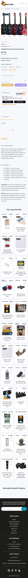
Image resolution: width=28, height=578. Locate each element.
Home (2, 8)
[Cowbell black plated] (21, 395)
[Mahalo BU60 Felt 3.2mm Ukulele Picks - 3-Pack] (21, 221)
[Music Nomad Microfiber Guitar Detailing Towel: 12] (21, 418)
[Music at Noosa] (7, 3)
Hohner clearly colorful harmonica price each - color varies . (21, 451)
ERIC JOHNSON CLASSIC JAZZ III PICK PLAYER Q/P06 (7, 251)
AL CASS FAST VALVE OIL (7, 382)
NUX (3, 388)
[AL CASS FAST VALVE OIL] (7, 374)
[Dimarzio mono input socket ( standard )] (21, 352)
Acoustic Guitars (13, 58)
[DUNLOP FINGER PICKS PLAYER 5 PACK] (7, 418)
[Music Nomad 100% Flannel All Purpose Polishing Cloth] (7, 308)
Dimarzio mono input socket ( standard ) (21, 360)
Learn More (20, 101)
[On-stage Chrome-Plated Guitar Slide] (21, 374)
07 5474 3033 (14, 557)
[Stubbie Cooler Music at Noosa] (21, 330)
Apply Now (8, 101)
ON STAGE (18, 367)
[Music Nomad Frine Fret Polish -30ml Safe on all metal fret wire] (7, 466)
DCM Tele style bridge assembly (21, 315)
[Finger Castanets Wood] (7, 287)
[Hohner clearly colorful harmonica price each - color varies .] (21, 442)
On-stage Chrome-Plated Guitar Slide (21, 382)
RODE (17, 459)
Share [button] (4, 123)
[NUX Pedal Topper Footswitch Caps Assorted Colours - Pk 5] (7, 395)
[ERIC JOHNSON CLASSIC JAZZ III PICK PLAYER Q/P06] (7, 243)
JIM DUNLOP (4, 236)
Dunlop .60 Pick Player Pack (7, 360)
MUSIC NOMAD (5, 301)
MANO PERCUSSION (4, 281)
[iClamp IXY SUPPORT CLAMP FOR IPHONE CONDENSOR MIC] (21, 466)
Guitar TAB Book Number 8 (20, 250)
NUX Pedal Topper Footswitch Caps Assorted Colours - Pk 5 (7, 404)
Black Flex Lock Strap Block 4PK (21, 294)
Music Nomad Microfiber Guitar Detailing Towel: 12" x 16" (21, 428)
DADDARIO (18, 280)
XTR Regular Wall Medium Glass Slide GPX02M (21, 273)
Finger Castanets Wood (7, 295)
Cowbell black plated (20, 402)
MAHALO (17, 214)
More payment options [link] (20, 88)
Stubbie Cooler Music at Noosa (21, 338)
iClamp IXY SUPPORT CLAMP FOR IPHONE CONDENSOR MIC (20, 475)
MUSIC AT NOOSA (19, 236)
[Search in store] (23, 3)
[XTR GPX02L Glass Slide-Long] (7, 265)
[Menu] (26, 3)
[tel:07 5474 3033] (20, 3)
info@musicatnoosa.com (14, 560)
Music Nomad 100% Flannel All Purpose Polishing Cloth (7, 316)
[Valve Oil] (7, 221)
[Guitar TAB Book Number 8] (21, 243)
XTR (2, 258)
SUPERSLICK (4, 214)
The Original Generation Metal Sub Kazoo (7, 338)
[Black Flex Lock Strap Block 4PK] (21, 287)
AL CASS (3, 367)
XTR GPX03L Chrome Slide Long (7, 449)
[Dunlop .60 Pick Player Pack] (7, 352)
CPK (16, 388)
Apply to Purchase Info (9, 104)
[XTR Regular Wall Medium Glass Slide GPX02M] (21, 265)
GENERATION (4, 323)
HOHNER (17, 435)
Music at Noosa (15, 575)
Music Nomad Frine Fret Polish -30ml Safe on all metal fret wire (7, 475)
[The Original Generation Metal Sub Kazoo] (7, 330)
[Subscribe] (24, 509)
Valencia (6, 44)
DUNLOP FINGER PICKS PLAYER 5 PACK (7, 427)
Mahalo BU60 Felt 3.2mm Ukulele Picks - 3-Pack (21, 229)
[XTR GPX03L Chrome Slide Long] (7, 442)
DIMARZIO (18, 345)
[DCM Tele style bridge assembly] (21, 308)
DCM (16, 301)
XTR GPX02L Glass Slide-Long (7, 272)
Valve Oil (7, 228)
